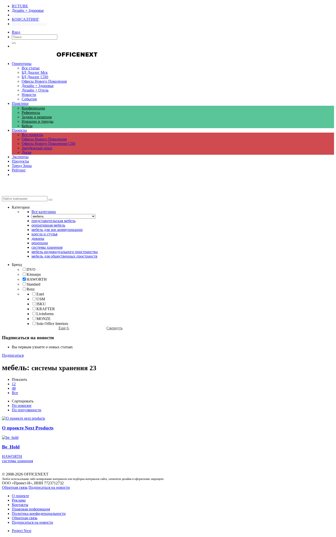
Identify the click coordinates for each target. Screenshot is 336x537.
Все (15, 393)
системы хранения (17, 461)
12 (14, 384)
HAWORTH (12, 456)
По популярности (26, 410)
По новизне (21, 405)
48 (14, 388)
